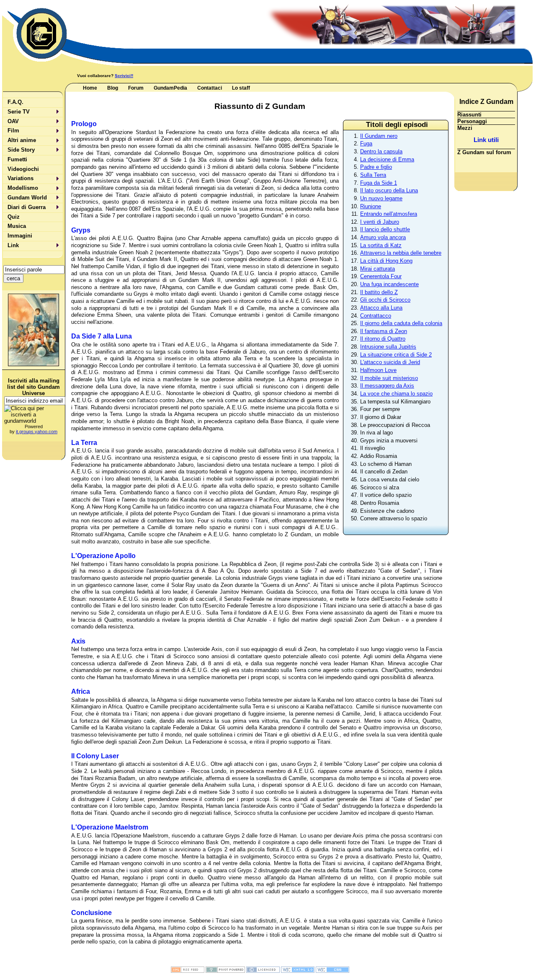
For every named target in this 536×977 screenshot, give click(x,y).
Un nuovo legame (381, 198)
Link (13, 245)
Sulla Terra (373, 175)
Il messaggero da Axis (387, 386)
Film (13, 130)
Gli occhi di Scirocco (385, 300)
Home (90, 88)
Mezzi (464, 128)
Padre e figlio (376, 167)
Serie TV (19, 112)
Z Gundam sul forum (484, 152)
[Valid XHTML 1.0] (297, 971)
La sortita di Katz (381, 245)
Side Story (21, 150)
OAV (13, 121)
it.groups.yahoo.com (36, 431)
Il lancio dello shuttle (385, 229)
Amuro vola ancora (383, 237)
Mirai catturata (377, 269)
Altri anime (22, 140)
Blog (112, 88)
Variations (21, 178)
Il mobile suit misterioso (389, 378)
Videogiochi (23, 169)
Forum (136, 88)
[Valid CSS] (332, 971)
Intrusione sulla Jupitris (388, 347)
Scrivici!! (124, 75)
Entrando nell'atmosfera (388, 214)
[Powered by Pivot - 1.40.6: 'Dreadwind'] (225, 971)
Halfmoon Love (378, 370)
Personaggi (472, 121)
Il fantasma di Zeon (383, 331)
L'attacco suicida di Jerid (390, 362)
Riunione (370, 206)
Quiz (14, 217)
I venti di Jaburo (379, 222)
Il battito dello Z (379, 292)
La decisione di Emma (387, 159)
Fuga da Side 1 (378, 183)
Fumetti (17, 159)
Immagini (20, 236)
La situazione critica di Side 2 (396, 355)
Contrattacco (375, 316)
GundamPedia (170, 88)
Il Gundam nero (378, 136)
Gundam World (27, 197)
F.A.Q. (15, 102)
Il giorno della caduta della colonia (401, 323)
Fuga (366, 143)
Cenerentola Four (381, 276)
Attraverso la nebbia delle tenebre (400, 253)
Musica (17, 226)
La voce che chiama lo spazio (396, 393)
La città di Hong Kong (386, 261)
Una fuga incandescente (389, 284)
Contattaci (209, 88)
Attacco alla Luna (381, 308)
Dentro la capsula (381, 151)
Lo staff (241, 88)
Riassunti (469, 114)
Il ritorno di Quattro (382, 339)
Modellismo (23, 188)
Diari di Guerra (27, 207)
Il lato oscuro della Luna (389, 190)
